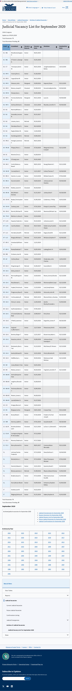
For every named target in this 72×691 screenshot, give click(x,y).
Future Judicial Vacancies (14, 610)
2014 (36, 542)
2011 (9, 547)
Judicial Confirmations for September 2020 (52, 521)
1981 (9, 574)
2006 (9, 551)
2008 (49, 547)
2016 (9, 542)
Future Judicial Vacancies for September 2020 (52, 519)
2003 (49, 551)
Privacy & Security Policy (9, 664)
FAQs (30, 647)
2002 (63, 551)
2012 (63, 542)
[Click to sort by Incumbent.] (22, 47)
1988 (49, 565)
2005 (22, 551)
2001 (9, 556)
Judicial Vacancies (11, 600)
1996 (9, 560)
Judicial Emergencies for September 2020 (51, 513)
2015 (22, 542)
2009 (36, 547)
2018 (49, 537)
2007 (63, 547)
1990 (22, 565)
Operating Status (24, 664)
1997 (63, 556)
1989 (36, 565)
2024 (36, 533)
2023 (49, 533)
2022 (63, 533)
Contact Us (37, 647)
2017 (63, 537)
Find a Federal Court (49, 8)
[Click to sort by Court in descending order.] (9, 47)
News (6, 635)
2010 (22, 547)
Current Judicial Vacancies (14, 605)
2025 (22, 533)
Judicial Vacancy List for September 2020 (21, 630)
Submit (27, 678)
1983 (49, 569)
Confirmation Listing (13, 615)
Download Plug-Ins (37, 664)
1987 (63, 565)
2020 (22, 537)
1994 (36, 560)
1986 (9, 569)
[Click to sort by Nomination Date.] (69, 47)
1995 (22, 560)
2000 (22, 556)
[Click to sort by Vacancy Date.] (41, 47)
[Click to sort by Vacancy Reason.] (32, 47)
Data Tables (8, 590)
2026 (9, 533)
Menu (63, 7)
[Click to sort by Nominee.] (57, 47)
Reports (7, 595)
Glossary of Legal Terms (13, 647)
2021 (9, 537)
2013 (49, 542)
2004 (36, 551)
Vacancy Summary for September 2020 (50, 515)
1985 (22, 569)
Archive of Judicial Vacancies (16, 625)
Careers (24, 647)
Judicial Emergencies (13, 620)
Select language (33, 7)
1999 (36, 556)
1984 (36, 569)
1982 (63, 569)
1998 (49, 556)
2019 (36, 537)
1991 (9, 565)
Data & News (8, 584)
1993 (49, 560)
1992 (63, 560)
